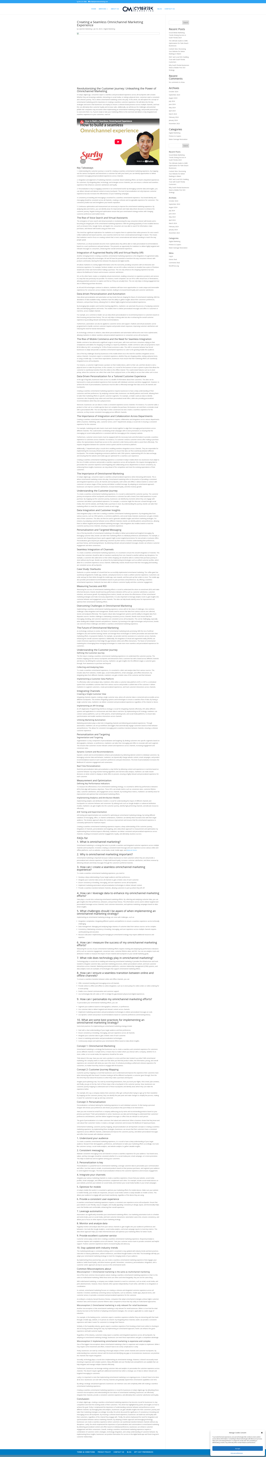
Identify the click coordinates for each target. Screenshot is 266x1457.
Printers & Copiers (175, 136)
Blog (160, 9)
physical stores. (132, 850)
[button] (262, 1433)
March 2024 (173, 114)
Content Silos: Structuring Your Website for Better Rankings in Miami (177, 51)
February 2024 (174, 117)
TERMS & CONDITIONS (86, 1452)
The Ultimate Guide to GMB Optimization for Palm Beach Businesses (178, 43)
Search (185, 23)
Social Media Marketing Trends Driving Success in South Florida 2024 (177, 35)
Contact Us (170, 9)
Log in (171, 256)
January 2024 (173, 120)
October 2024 (173, 92)
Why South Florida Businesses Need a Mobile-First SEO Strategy (179, 67)
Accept (237, 1448)
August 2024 (173, 98)
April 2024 (172, 111)
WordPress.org (174, 266)
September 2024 (174, 95)
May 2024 (172, 108)
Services (102, 9)
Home (93, 9)
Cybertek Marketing (85, 29)
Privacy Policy (104, 1452)
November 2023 (174, 123)
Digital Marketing (109, 29)
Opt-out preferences (237, 1453)
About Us (115, 9)
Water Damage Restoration (178, 139)
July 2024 (172, 101)
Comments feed (174, 263)
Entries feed (173, 259)
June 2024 (172, 104)
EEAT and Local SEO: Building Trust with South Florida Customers (179, 59)
